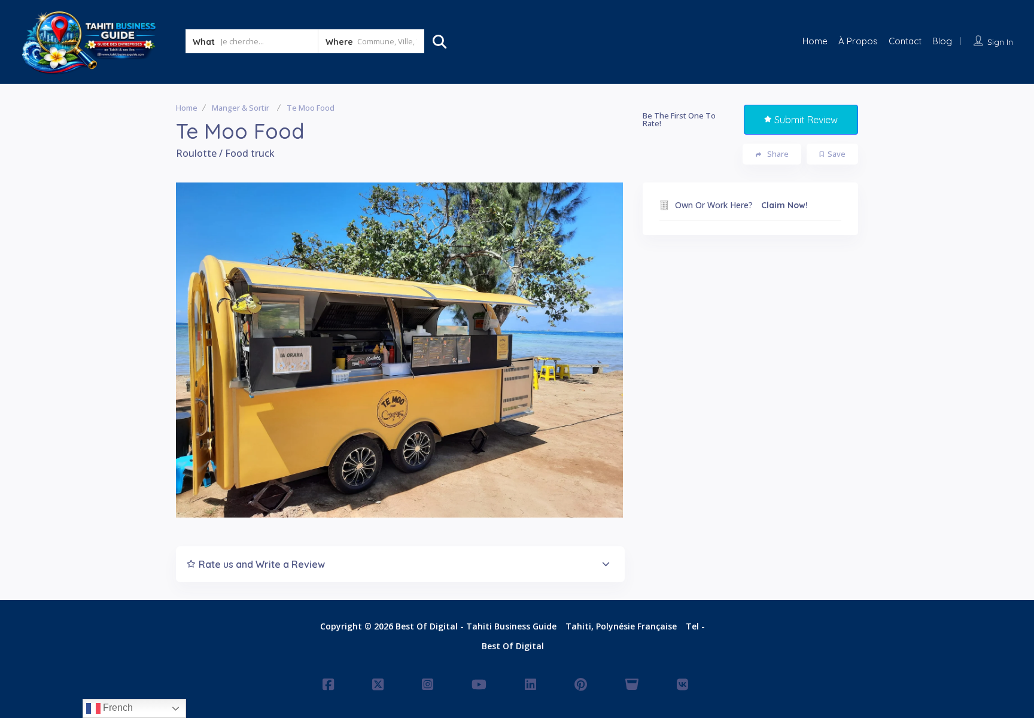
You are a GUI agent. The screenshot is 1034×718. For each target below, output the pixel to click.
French (117, 707)
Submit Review (806, 120)
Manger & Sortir (240, 107)
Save (837, 153)
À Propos (858, 41)
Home (815, 41)
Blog (942, 41)
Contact (905, 41)
